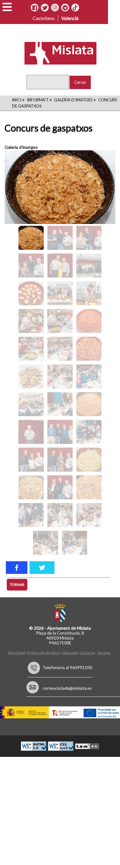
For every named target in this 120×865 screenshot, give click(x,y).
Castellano (44, 18)
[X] (45, 7)
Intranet (103, 652)
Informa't (38, 99)
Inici (16, 99)
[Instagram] (55, 7)
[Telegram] (65, 7)
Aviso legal (17, 652)
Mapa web (70, 652)
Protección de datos (43, 652)
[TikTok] (75, 7)
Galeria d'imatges (73, 99)
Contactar (87, 652)
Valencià (69, 18)
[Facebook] (34, 7)
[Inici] (56, 52)
